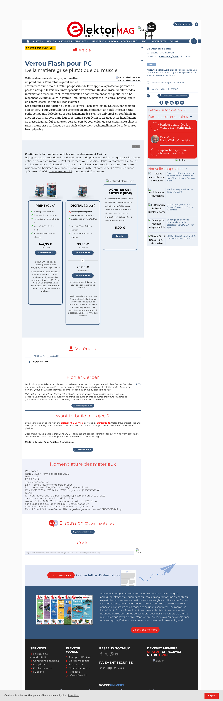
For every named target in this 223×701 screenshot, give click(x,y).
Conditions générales (46, 660)
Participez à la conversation (175, 96)
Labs (143, 41)
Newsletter (159, 41)
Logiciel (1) (54, 356)
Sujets (36, 41)
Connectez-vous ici (60, 171)
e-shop (174, 41)
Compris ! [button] (212, 695)
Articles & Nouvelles (72, 41)
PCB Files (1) (39, 356)
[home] (28, 41)
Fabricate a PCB (83, 450)
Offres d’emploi (78, 675)
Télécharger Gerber (84, 405)
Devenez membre (183, 24)
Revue (50, 41)
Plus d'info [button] (73, 695)
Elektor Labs (76, 664)
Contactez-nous (42, 668)
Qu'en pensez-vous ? (83, 532)
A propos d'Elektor (80, 657)
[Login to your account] (196, 24)
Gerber (151, 64)
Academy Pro (129, 41)
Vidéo (112, 41)
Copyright (39, 664)
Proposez (74, 671)
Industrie (98, 41)
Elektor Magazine (79, 660)
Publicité (38, 671)
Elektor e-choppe (79, 668)
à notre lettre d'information (85, 575)
